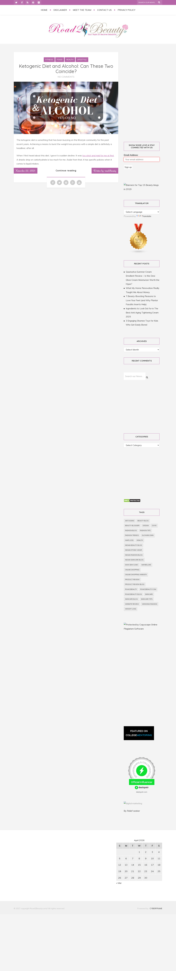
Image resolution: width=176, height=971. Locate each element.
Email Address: (131, 155)
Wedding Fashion (149, 604)
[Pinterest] (33, 2)
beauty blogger (132, 525)
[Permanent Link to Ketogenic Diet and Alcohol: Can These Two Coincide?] (66, 133)
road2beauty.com (148, 589)
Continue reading (66, 170)
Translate (146, 216)
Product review (132, 579)
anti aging (129, 521)
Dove (154, 525)
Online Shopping (132, 570)
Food (59, 59)
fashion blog (131, 530)
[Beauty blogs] (138, 252)
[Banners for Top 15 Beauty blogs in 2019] (142, 189)
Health (69, 59)
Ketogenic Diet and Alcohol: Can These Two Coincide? (66, 68)
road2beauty (131, 589)
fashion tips (145, 530)
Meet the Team (82, 10)
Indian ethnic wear (133, 550)
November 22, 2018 (25, 170)
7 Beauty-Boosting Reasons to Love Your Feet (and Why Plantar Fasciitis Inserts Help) (142, 300)
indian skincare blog (134, 560)
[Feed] (27, 2)
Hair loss (129, 540)
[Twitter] (16, 2)
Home (44, 10)
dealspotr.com (141, 792)
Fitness (49, 59)
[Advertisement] (144, 93)
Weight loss (130, 609)
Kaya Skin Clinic (131, 565)
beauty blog (143, 521)
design (146, 525)
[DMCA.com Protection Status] (132, 501)
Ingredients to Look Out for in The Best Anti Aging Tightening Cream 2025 (142, 312)
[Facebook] (21, 2)
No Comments (66, 76)
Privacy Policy (126, 10)
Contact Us (104, 10)
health (140, 540)
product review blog (134, 584)
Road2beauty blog (133, 594)
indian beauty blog (133, 545)
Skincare (149, 594)
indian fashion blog (133, 555)
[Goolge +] (38, 2)
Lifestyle (82, 59)
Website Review (132, 604)
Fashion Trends (132, 535)
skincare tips (146, 599)
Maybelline (146, 565)
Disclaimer (60, 10)
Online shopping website (136, 575)
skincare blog (131, 599)
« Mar (119, 883)
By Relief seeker (132, 810)
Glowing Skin (147, 535)
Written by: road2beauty (105, 170)
